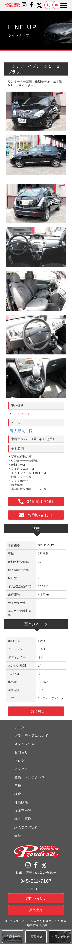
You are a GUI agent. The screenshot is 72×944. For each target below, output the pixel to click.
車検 (17, 785)
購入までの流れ (26, 827)
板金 (17, 794)
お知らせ (21, 752)
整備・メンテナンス (29, 777)
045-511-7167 (36, 881)
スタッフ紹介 (24, 744)
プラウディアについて (31, 735)
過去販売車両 (21, 431)
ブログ (19, 760)
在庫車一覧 (22, 810)
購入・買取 (22, 818)
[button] (24, 5)
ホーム (19, 727)
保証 (17, 835)
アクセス (21, 769)
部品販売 (21, 802)
